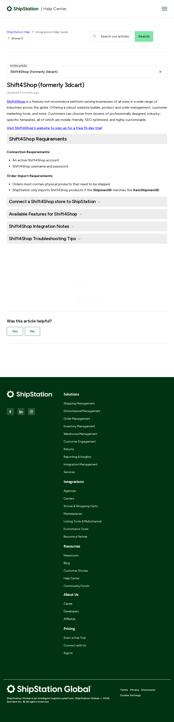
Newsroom (71, 555)
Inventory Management (79, 426)
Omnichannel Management (82, 411)
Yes (15, 331)
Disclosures (148, 689)
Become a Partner (75, 536)
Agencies (70, 491)
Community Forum (77, 586)
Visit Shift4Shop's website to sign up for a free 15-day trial (54, 128)
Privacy (134, 689)
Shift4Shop (16, 102)
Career (68, 604)
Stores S (17, 38)
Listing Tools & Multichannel (82, 521)
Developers (71, 611)
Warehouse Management (80, 434)
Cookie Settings (130, 695)
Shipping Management (79, 403)
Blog (67, 563)
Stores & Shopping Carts (81, 506)
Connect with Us (75, 645)
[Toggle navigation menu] (164, 8)
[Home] (22, 8)
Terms (124, 689)
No (32, 331)
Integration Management (81, 464)
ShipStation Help (18, 32)
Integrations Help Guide (52, 32)
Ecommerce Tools (76, 529)
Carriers (69, 498)
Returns (69, 449)
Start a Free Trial (75, 638)
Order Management (77, 418)
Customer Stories (76, 571)
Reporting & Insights (77, 457)
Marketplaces (73, 514)
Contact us (87, 299)
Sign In (68, 653)
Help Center (72, 578)
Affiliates (70, 619)
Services (69, 472)
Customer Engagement (80, 441)
